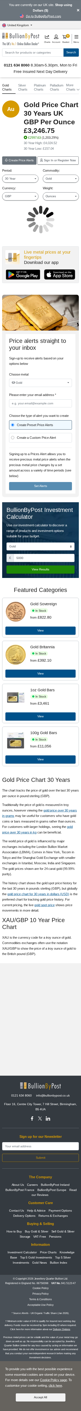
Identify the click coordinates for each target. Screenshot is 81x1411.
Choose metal (19, 374)
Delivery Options (24, 1215)
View (40, 630)
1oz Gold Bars (42, 690)
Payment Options (60, 1210)
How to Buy (14, 1231)
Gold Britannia (42, 647)
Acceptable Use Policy (40, 1304)
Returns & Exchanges (53, 1215)
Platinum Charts (40, 87)
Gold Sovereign (43, 604)
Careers (32, 1184)
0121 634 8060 (21, 1095)
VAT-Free (39, 1236)
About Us (18, 1184)
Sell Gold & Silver (63, 1231)
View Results (40, 569)
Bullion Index (58, 1262)
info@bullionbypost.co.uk (53, 1095)
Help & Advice (36, 1210)
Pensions (55, 1236)
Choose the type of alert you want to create (39, 415)
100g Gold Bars (43, 733)
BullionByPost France (19, 1190)
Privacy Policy (40, 1293)
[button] (72, 87)
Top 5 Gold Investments (36, 1257)
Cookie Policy (41, 1288)
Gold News (39, 1262)
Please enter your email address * (32, 395)
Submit (40, 1157)
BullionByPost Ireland (55, 1184)
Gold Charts (7, 87)
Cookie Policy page (53, 1380)
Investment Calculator (22, 1252)
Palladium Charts (57, 87)
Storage (25, 1236)
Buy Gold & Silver (36, 1231)
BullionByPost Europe (51, 1190)
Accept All (40, 1397)
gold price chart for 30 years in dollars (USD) (38, 894)
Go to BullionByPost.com (43, 16)
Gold (18, 382)
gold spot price (44, 905)
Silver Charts (23, 87)
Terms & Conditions (40, 1299)
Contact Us (16, 1210)
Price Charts (48, 1252)
